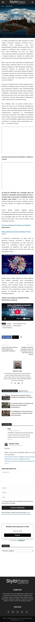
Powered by (13, 540)
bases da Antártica (6, 325)
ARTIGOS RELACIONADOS (10, 391)
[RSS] (22, 612)
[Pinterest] (22, 383)
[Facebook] (12, 383)
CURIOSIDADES (9, 6)
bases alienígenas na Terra (19, 323)
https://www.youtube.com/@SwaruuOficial (17, 459)
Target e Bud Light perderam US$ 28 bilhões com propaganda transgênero (10, 349)
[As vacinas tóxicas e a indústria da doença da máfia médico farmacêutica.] (6, 405)
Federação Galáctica (7, 327)
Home (2, 6)
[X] (26, 612)
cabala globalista (17, 325)
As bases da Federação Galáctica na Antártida (16, 225)
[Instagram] (15, 383)
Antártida (9, 323)
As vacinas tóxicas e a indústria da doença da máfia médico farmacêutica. (22, 405)
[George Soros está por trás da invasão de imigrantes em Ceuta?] (6, 397)
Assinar (17, 535)
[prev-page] (3, 419)
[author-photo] (17, 368)
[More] (21, 337)
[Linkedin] (19, 383)
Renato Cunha (17, 371)
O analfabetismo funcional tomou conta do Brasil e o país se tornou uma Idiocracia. (22, 413)
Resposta (10, 439)
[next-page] (5, 419)
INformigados (21, 620)
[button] (3, 2)
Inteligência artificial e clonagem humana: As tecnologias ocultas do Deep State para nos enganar (26, 351)
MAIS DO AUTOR (23, 391)
